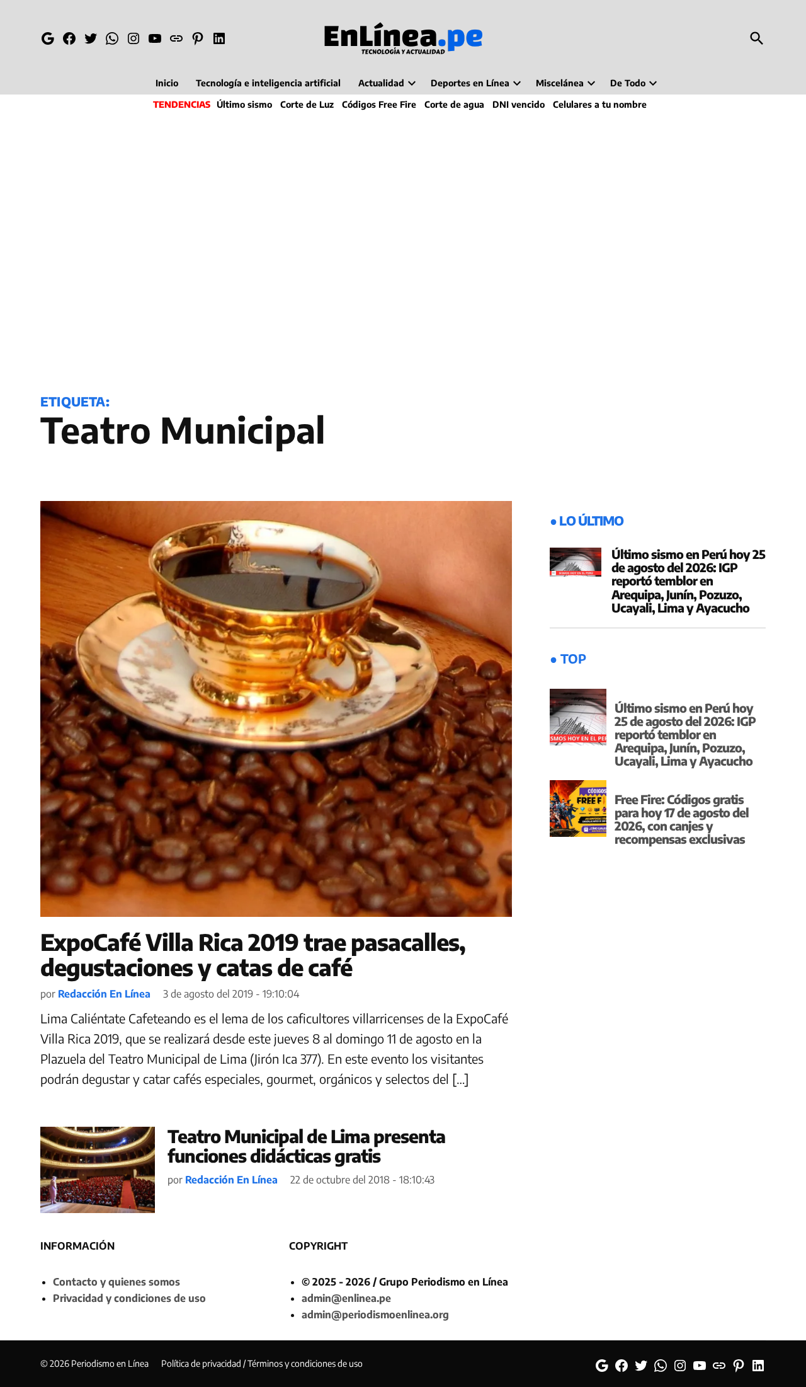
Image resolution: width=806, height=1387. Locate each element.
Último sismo (244, 104)
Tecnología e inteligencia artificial (268, 83)
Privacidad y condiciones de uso (129, 1298)
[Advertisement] (403, 249)
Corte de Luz (307, 104)
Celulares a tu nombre (600, 104)
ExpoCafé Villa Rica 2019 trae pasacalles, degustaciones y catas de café (252, 954)
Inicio (167, 83)
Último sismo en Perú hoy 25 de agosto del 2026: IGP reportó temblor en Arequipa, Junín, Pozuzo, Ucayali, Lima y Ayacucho (688, 580)
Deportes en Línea (470, 83)
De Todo (627, 83)
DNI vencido (518, 104)
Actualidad (381, 83)
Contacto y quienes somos (116, 1281)
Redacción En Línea (104, 993)
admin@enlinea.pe (346, 1298)
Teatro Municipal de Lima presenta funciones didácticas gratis (306, 1145)
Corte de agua (454, 104)
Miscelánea (560, 83)
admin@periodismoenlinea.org (375, 1314)
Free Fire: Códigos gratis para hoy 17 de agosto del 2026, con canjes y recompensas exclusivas (682, 818)
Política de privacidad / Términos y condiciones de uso (262, 1363)
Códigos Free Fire (379, 104)
